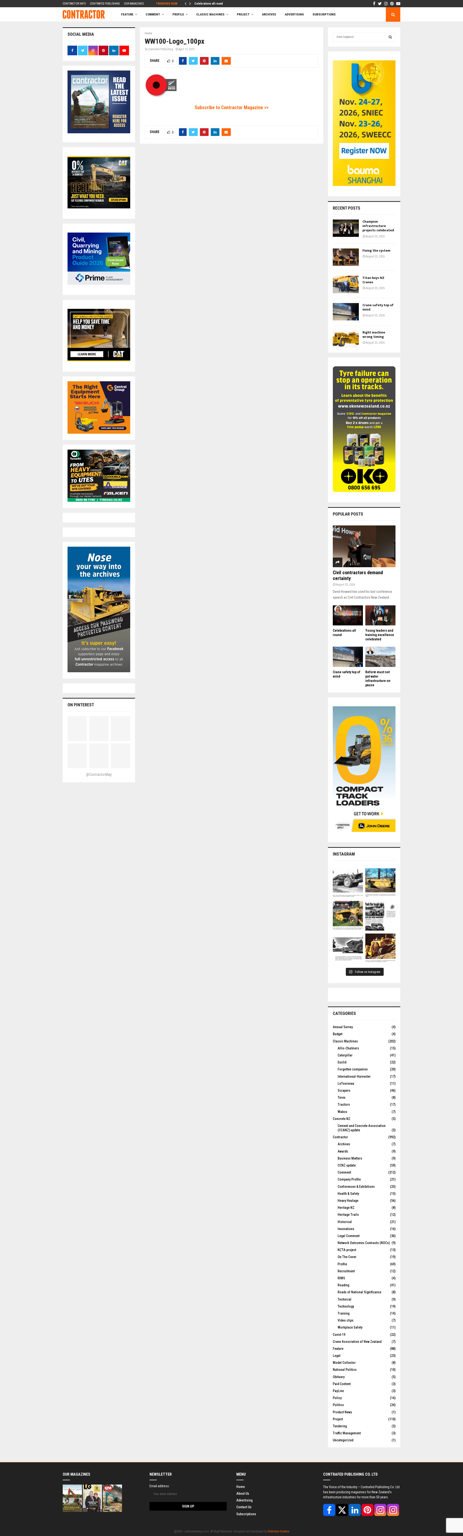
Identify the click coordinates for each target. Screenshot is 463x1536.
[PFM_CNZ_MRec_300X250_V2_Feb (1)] (99, 283)
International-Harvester (354, 1076)
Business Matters (350, 1158)
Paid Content (342, 1384)
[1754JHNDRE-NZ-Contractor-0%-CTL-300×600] (364, 831)
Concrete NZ (341, 1119)
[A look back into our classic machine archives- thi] (348, 883)
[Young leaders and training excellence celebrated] (380, 615)
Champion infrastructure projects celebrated (378, 226)
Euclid (342, 1062)
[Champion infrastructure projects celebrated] (346, 228)
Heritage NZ (346, 1208)
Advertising (294, 14)
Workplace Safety (350, 1327)
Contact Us (244, 1507)
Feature (127, 14)
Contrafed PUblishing (160, 49)
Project (243, 14)
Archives (269, 14)
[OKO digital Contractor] (364, 491)
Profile (178, 14)
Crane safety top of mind (378, 307)
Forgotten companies (353, 1069)
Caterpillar (345, 1055)
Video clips (346, 1320)
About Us (242, 1493)
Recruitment (346, 1271)
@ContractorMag (99, 774)
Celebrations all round (208, 3)
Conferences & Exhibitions (356, 1187)
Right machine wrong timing (373, 335)
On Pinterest (81, 704)
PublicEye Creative (278, 1531)
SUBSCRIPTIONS (324, 14)
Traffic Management (347, 1433)
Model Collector (344, 1363)
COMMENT (153, 14)
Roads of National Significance (359, 1292)
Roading (343, 1285)
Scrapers (344, 1090)
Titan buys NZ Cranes (373, 280)
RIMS (341, 1278)
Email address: (160, 1486)
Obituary (339, 1377)
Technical (344, 1299)
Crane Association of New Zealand (357, 1342)
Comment (344, 1172)
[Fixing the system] (346, 257)
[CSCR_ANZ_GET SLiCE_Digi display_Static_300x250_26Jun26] (99, 360)
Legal (336, 1356)
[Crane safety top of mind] (346, 311)
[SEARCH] (390, 37)
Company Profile (349, 1179)
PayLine (338, 1391)
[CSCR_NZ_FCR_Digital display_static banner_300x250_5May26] (99, 207)
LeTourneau (346, 1083)
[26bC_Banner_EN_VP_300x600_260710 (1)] (364, 185)
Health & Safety (348, 1194)
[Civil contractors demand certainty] (364, 546)
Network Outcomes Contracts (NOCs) (364, 1243)
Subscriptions (246, 1514)
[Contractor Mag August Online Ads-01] (99, 432)
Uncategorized (343, 1440)
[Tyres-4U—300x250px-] (99, 501)
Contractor (340, 1137)
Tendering (340, 1426)
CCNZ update (347, 1165)
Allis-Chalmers (348, 1048)
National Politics (345, 1370)
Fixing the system (376, 250)
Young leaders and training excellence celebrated (379, 635)
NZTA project (347, 1250)
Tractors (344, 1104)
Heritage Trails (348, 1215)
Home (240, 1486)
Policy (337, 1398)
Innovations (346, 1229)
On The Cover (347, 1257)
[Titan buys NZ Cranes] (346, 284)
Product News (342, 1412)
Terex (341, 1097)
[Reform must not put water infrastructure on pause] (380, 657)
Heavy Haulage (348, 1201)
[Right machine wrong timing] (346, 339)
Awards (343, 1151)
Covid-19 (339, 1335)
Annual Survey (343, 1027)
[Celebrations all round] (348, 615)
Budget (337, 1034)
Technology (346, 1306)
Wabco (342, 1112)
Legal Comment (349, 1236)
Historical (345, 1222)
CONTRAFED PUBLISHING (105, 3)
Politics (338, 1405)
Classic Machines (210, 14)
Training (343, 1313)
